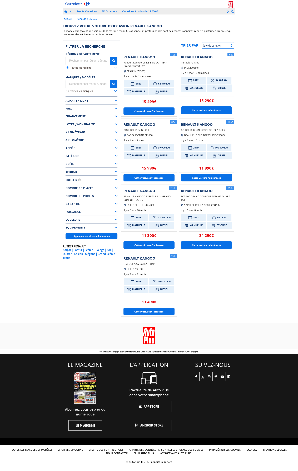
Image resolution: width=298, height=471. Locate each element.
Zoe (109, 250)
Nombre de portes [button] (80, 196)
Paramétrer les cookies (225, 449)
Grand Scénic (106, 254)
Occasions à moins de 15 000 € (140, 11)
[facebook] (196, 376)
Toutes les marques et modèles (31, 449)
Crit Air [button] (72, 180)
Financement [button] (76, 116)
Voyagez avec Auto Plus (175, 453)
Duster (67, 254)
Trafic (66, 258)
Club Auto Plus (144, 453)
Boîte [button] (70, 164)
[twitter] (202, 376)
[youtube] (222, 376)
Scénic (89, 250)
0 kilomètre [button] (75, 140)
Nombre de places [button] (79, 188)
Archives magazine (70, 449)
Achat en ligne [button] (77, 100)
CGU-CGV (252, 449)
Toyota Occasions (87, 11)
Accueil (68, 19)
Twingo (100, 250)
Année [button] (70, 148)
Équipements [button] (75, 227)
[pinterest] (215, 376)
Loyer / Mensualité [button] (80, 124)
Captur (77, 250)
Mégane (90, 254)
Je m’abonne (85, 425)
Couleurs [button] (73, 219)
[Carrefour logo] (77, 3)
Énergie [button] (71, 171)
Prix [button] (69, 108)
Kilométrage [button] (76, 132)
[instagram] (209, 376)
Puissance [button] (73, 212)
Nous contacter (117, 453)
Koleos (78, 254)
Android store (151, 425)
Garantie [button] (73, 204)
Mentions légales (275, 449)
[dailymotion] (229, 376)
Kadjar (67, 250)
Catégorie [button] (73, 156)
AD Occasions (109, 11)
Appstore (151, 406)
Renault (81, 19)
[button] (93, 68)
